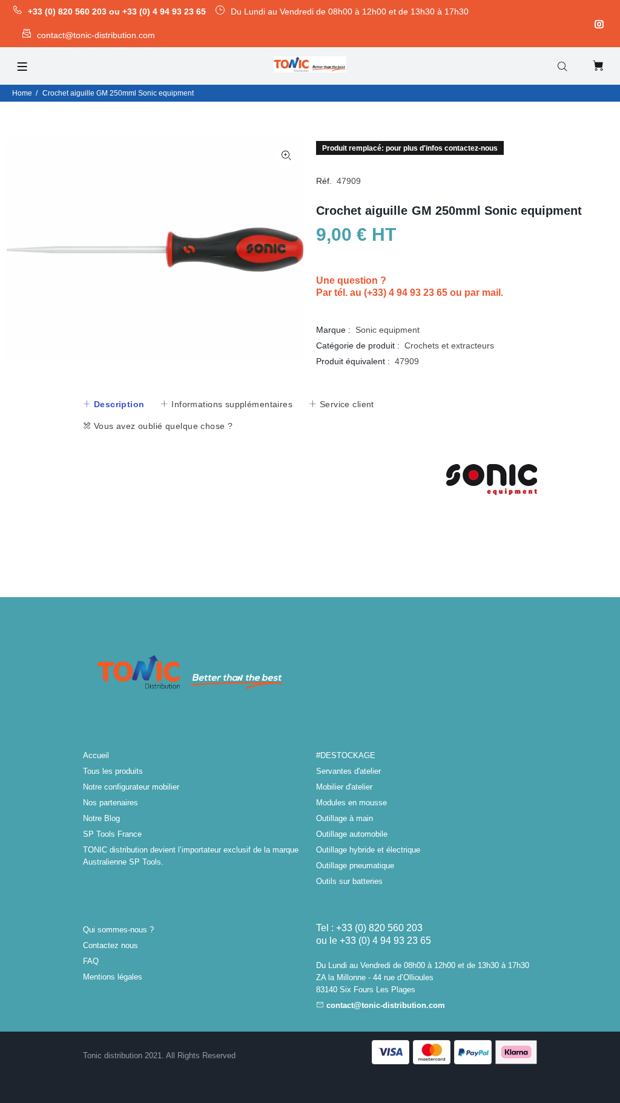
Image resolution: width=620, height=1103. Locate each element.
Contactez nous (110, 945)
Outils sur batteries (349, 881)
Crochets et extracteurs (449, 345)
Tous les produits (113, 771)
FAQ (91, 961)
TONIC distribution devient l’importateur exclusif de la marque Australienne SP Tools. (190, 855)
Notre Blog (101, 818)
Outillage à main (344, 818)
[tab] (113, 404)
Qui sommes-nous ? (118, 929)
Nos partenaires (110, 802)
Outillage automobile (352, 834)
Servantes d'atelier (348, 771)
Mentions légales (112, 976)
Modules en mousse (351, 802)
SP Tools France (112, 834)
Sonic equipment (387, 330)
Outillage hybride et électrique (368, 849)
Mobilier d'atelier (344, 786)
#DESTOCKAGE (345, 755)
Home (22, 93)
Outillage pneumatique (355, 865)
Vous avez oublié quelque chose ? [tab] (161, 426)
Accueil (96, 755)
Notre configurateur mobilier (131, 786)
